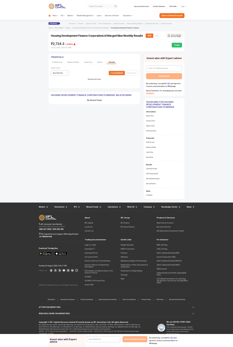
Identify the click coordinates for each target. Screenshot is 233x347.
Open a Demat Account (99, 182)
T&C (103, 189)
